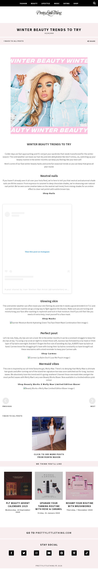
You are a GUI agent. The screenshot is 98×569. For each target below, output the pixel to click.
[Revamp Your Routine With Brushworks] (80, 486)
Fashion (23, 3)
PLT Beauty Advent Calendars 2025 (18, 505)
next (93, 406)
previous (6, 406)
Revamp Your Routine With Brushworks (79, 505)
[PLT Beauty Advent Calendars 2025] (18, 486)
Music (56, 3)
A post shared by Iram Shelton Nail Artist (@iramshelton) (34, 289)
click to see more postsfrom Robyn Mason (49, 455)
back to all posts (14, 41)
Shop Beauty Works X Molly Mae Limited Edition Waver (49, 384)
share (92, 41)
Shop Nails (49, 193)
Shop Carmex (49, 353)
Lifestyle (45, 3)
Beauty (34, 3)
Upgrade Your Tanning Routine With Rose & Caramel (48, 506)
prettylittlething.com (54, 532)
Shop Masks (49, 318)
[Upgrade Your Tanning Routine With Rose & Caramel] (49, 486)
